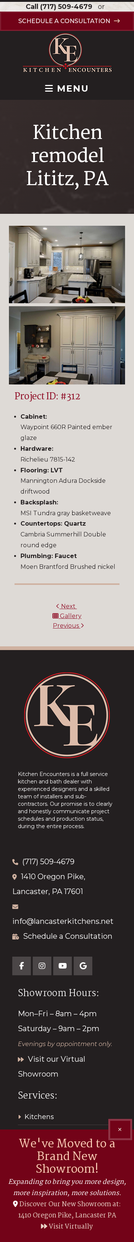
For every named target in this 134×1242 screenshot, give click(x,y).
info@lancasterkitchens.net (63, 921)
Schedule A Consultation (64, 21)
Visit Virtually (70, 1227)
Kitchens (39, 1117)
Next (68, 606)
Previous (66, 625)
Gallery (70, 616)
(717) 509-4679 (66, 7)
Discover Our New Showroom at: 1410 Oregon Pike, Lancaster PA (69, 1210)
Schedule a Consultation (67, 936)
